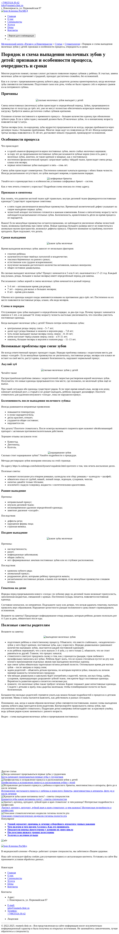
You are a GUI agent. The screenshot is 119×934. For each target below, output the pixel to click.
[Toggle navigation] (8, 39)
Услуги (11, 24)
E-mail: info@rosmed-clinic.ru (18, 906)
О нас (10, 19)
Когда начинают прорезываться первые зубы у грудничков (32, 777)
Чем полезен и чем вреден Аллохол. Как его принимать (38, 826)
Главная (11, 16)
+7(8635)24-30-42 (10, 2)
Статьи (58, 44)
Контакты (12, 30)
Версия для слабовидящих (21, 36)
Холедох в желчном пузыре (22, 835)
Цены (10, 27)
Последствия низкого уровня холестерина (30, 832)
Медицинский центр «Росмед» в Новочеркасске (26, 44)
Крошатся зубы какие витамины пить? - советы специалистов (34, 799)
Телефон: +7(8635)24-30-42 (16, 912)
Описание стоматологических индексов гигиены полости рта (34, 816)
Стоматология (72, 44)
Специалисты (14, 21)
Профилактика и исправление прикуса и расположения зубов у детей (38, 782)
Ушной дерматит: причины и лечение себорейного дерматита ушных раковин (51, 824)
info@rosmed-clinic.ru (12, 5)
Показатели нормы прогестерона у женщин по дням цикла (40, 829)
